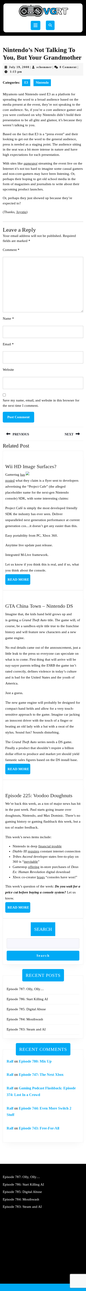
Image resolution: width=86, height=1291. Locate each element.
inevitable (31, 861)
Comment (11, 250)
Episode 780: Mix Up (35, 1061)
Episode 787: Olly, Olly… (25, 989)
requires (33, 851)
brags (41, 877)
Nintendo (42, 82)
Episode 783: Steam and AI (26, 1029)
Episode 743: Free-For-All (39, 1128)
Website (8, 369)
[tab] (35, 25)
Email (8, 344)
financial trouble (50, 846)
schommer (44, 67)
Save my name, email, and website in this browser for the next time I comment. (41, 402)
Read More (19, 581)
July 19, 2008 (19, 67)
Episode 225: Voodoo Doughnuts (38, 795)
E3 (26, 82)
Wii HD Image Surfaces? (30, 466)
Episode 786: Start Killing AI (27, 999)
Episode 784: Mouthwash (25, 1019)
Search (43, 929)
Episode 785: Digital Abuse (26, 1009)
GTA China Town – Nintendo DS (39, 606)
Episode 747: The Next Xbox (41, 1075)
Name (8, 318)
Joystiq (21, 212)
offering (33, 867)
